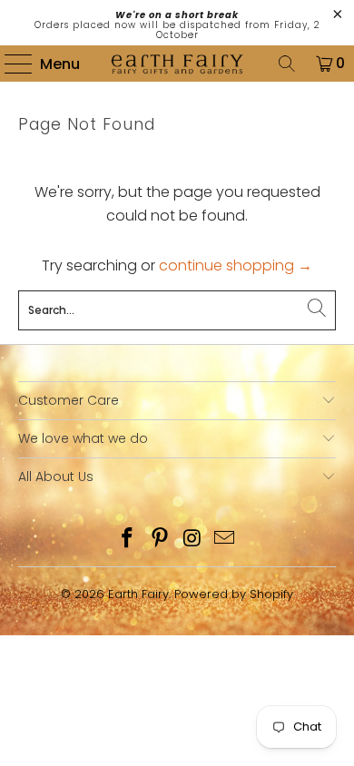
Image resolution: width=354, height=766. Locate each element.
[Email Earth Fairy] (225, 539)
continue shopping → (235, 265)
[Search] (287, 63)
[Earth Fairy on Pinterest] (159, 539)
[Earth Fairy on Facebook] (128, 539)
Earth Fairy (138, 594)
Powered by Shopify (233, 594)
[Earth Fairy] (177, 63)
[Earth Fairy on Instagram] (192, 539)
